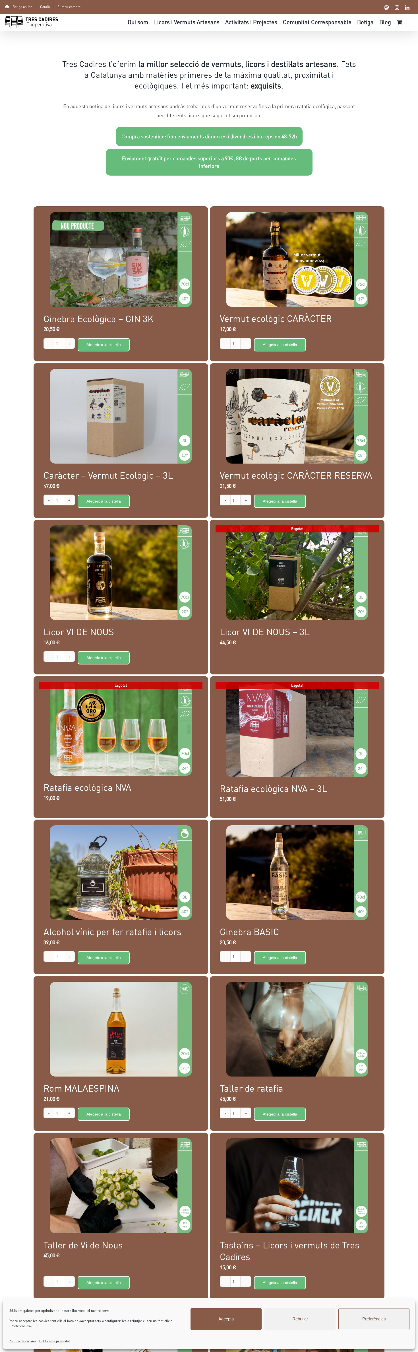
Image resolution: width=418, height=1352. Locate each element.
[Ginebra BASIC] (297, 872)
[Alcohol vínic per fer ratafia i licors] (120, 872)
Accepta (226, 1318)
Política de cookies (22, 1341)
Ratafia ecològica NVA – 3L (273, 788)
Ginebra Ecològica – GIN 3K (99, 318)
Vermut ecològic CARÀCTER (276, 318)
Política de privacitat (54, 1341)
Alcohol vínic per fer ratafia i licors (112, 931)
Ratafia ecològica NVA (87, 787)
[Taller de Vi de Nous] (120, 1185)
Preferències (374, 1318)
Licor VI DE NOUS (79, 631)
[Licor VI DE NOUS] (120, 572)
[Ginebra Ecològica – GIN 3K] (120, 259)
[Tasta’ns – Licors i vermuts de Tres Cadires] (297, 1185)
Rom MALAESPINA (81, 1088)
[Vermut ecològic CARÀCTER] (297, 259)
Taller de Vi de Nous (83, 1244)
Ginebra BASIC (249, 931)
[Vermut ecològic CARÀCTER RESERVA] (297, 416)
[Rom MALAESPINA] (120, 1029)
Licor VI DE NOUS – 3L (265, 631)
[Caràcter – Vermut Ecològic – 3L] (120, 416)
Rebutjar (300, 1318)
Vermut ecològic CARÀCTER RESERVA (296, 475)
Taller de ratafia (251, 1088)
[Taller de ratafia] (297, 1029)
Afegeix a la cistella (103, 344)
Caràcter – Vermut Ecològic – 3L (108, 475)
